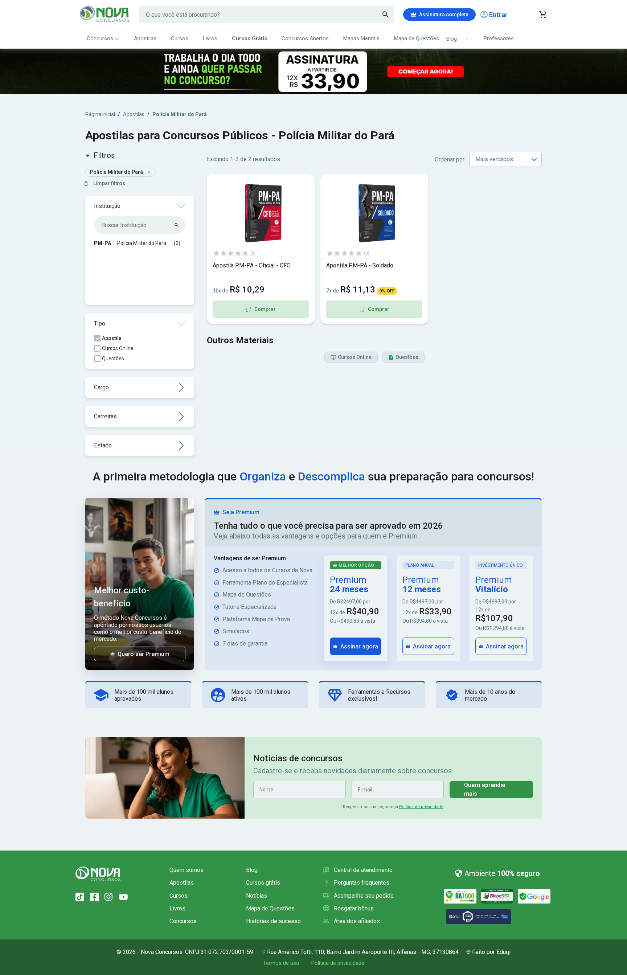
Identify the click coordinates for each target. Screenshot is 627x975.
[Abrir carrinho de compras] (543, 14)
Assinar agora (359, 646)
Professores (499, 38)
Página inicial (100, 114)
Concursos (100, 38)
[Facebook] (94, 897)
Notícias (256, 895)
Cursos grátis (263, 882)
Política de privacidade (421, 806)
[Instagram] (108, 897)
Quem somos (186, 870)
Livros (210, 38)
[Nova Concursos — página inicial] (104, 14)
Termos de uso (281, 963)
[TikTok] (79, 897)
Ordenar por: (450, 159)
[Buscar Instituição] (176, 225)
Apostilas (145, 38)
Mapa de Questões (416, 38)
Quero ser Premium (143, 654)
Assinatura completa (443, 14)
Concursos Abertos (305, 38)
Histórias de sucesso (273, 921)
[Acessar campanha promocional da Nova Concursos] (313, 71)
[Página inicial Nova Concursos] (97, 874)
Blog (252, 870)
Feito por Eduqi (491, 952)
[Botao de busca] (385, 14)
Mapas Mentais (361, 38)
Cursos (179, 38)
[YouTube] (123, 897)
